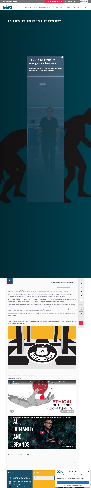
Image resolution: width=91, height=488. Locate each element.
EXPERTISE (30, 7)
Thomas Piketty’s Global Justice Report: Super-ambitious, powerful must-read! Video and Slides (22, 483)
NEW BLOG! (62, 7)
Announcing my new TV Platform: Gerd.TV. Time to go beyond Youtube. (21, 478)
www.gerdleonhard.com (42, 63)
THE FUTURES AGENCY (76, 7)
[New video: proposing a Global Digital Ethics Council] (81, 313)
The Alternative (12, 372)
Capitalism (64, 282)
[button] (88, 471)
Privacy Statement (75, 485)
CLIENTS (48, 7)
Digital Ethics (70, 282)
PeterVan (29, 454)
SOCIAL (57, 7)
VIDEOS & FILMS (42, 7)
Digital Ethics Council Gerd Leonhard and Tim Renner (21, 375)
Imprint (80, 485)
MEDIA (53, 7)
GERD (25, 7)
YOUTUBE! (85, 7)
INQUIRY (68, 7)
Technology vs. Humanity (17, 323)
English (84, 1)
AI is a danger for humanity (63, 287)
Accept (73, 482)
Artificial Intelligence (56, 282)
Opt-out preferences (67, 485)
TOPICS (35, 7)
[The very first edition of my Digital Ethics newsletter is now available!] (81, 309)
